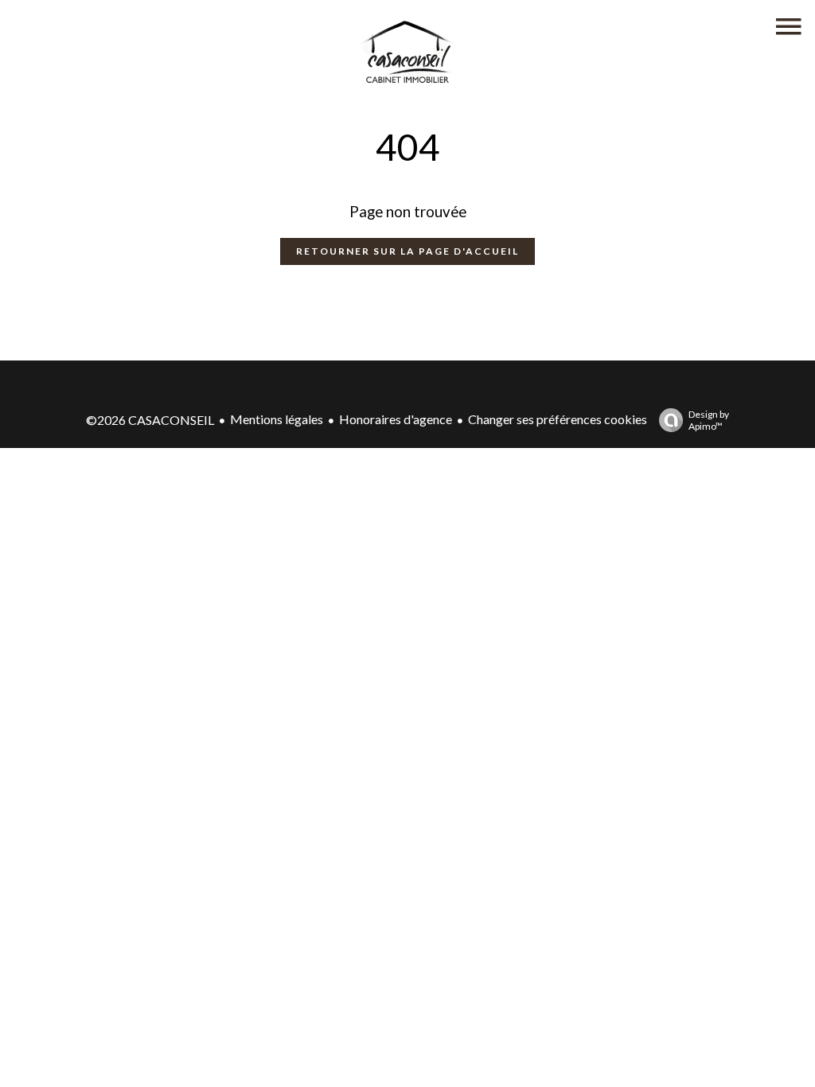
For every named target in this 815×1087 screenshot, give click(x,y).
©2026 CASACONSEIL (150, 419)
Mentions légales (276, 419)
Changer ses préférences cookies (557, 419)
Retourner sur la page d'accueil (407, 251)
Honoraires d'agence (395, 419)
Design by (708, 420)
